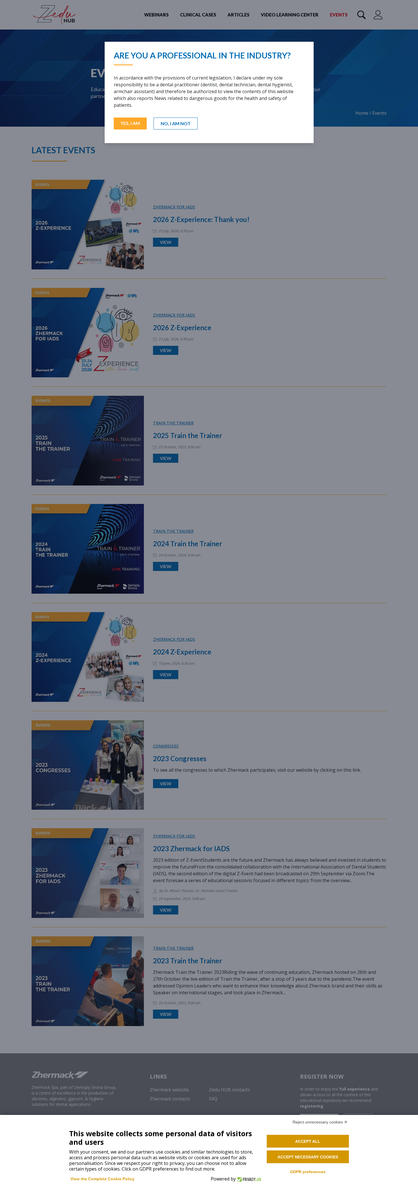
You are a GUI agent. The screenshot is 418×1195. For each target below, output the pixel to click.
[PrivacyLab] (248, 1179)
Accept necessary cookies (308, 1157)
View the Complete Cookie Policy (102, 1179)
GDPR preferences (308, 1171)
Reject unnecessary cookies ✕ (320, 1122)
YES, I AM (130, 123)
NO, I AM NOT (176, 123)
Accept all (307, 1141)
